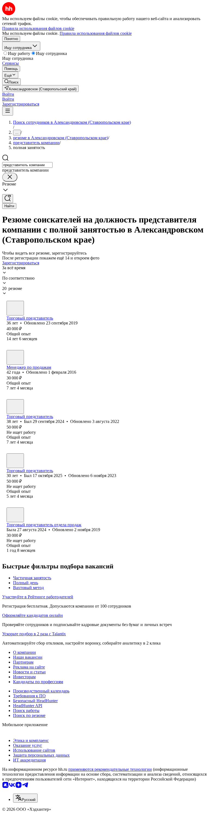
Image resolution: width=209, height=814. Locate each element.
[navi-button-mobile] (7, 111)
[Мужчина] (15, 308)
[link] (11, 81)
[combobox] (27, 165)
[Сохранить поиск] (7, 198)
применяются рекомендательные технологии (110, 769)
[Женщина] (15, 514)
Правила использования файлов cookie (96, 33)
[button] (8, 94)
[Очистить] (9, 177)
